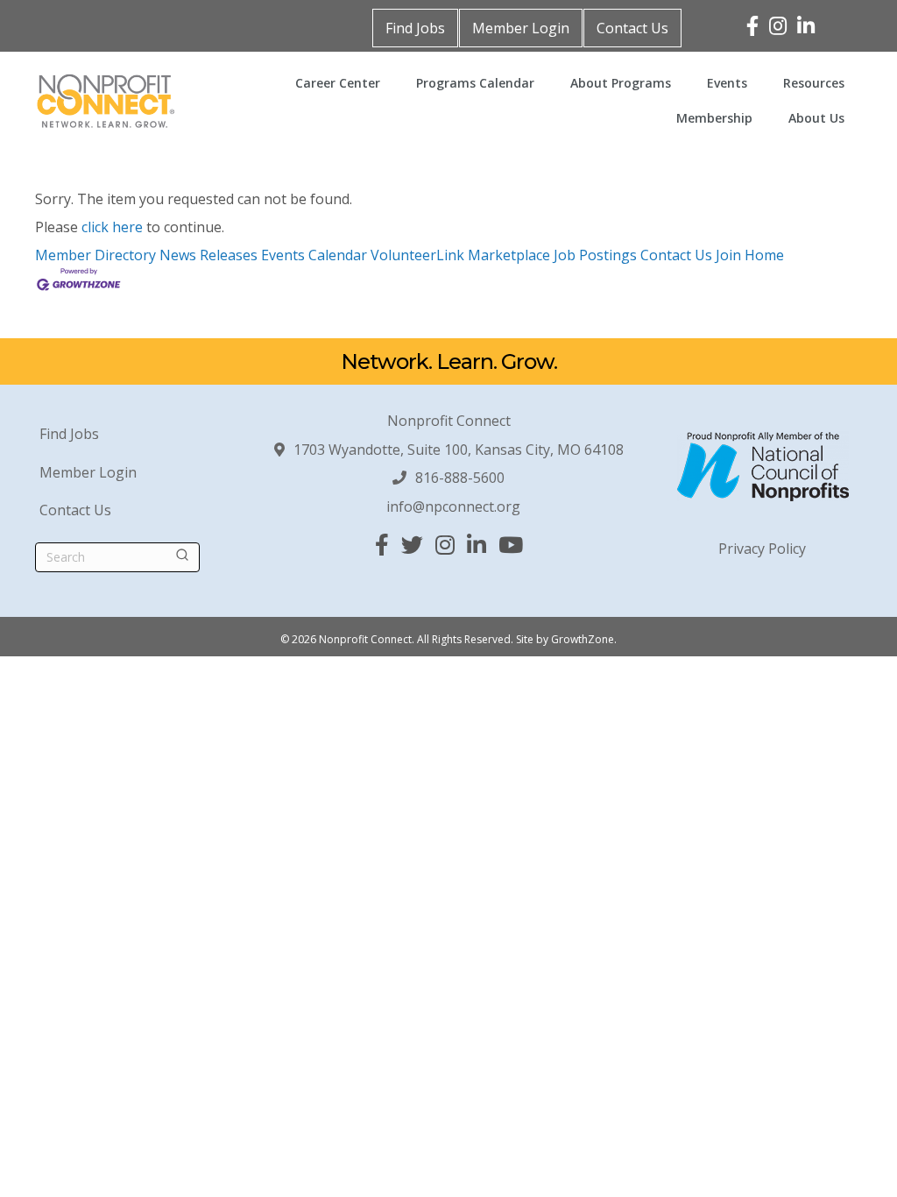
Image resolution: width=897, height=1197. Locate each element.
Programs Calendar (475, 82)
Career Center (337, 82)
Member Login (520, 28)
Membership (714, 118)
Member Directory (95, 255)
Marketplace (509, 255)
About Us (816, 118)
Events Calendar (314, 255)
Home (764, 255)
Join (730, 255)
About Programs (620, 82)
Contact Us (632, 28)
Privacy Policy (762, 548)
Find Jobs (415, 28)
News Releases (208, 255)
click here (112, 227)
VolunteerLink (417, 255)
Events (727, 82)
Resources (813, 82)
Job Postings (595, 255)
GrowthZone (582, 639)
